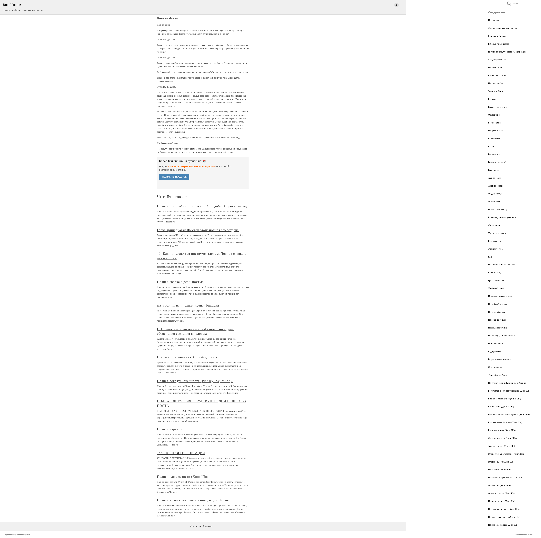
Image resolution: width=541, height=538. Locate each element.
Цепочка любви (495, 83)
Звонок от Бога (495, 91)
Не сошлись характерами (500, 296)
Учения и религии (497, 232)
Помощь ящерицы (497, 319)
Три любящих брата (497, 374)
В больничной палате (498, 43)
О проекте (195, 526)
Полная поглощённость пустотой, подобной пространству (202, 206)
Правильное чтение (497, 327)
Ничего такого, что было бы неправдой (507, 51)
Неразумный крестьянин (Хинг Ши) (505, 477)
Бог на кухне (494, 122)
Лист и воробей (495, 185)
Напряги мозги (495, 130)
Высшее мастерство (497, 106)
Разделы (207, 526)
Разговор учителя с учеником (502, 217)
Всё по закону (495, 272)
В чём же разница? (497, 162)
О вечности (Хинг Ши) (499, 485)
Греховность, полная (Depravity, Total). (187, 357)
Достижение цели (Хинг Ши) (502, 437)
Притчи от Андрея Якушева (501, 264)
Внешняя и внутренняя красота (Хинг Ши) (509, 414)
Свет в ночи (494, 225)
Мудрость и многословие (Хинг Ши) (506, 453)
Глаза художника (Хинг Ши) (501, 430)
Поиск (512, 3)
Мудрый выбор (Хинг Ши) (501, 461)
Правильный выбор (497, 209)
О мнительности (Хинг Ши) (501, 493)
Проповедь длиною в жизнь (501, 335)
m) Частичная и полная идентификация (188, 305)
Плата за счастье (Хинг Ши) (501, 501)
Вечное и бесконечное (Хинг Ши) (504, 398)
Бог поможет (494, 154)
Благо (491, 146)
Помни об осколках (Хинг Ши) (503, 524)
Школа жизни (494, 240)
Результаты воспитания (499, 359)
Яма (490, 256)
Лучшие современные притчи (502, 27)
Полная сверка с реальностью (180, 281)
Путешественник (496, 343)
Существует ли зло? (497, 59)
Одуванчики (494, 114)
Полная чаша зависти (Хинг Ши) (504, 516)
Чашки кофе (494, 138)
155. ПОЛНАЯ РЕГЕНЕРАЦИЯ (181, 453)
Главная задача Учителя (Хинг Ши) (505, 422)
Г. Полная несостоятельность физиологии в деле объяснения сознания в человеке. (195, 331)
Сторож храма (495, 367)
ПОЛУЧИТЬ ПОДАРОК (174, 177)
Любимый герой (496, 288)
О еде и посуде (495, 193)
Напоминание (495, 67)
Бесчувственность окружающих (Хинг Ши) (509, 390)
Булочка (492, 98)
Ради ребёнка (494, 351)
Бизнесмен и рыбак (497, 75)
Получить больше (496, 311)
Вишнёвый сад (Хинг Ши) (501, 406)
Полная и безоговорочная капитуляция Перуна (193, 500)
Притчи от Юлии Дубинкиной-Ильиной (507, 382)
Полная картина (169, 429)
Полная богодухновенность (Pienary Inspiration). (195, 380)
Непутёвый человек (497, 303)
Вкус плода (493, 169)
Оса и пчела (494, 201)
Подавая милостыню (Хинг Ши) (503, 508)
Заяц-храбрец (494, 177)
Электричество (495, 248)
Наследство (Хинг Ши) (499, 469)
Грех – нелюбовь (496, 280)
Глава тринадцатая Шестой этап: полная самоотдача (198, 230)
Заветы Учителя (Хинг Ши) (501, 445)
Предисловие (494, 20)
